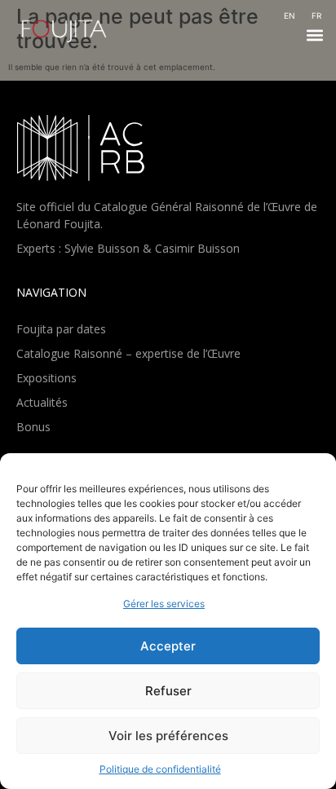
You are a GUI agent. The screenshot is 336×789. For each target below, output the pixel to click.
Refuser (168, 691)
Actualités (42, 402)
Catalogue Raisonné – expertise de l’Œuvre (128, 353)
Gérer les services (164, 603)
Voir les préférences (168, 735)
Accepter (168, 646)
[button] (314, 35)
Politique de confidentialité (160, 769)
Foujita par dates (61, 329)
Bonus (33, 426)
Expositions (46, 378)
